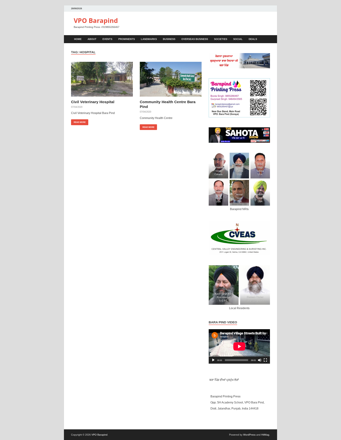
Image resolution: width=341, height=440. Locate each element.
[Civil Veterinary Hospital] (102, 79)
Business (169, 39)
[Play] (213, 360)
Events (107, 39)
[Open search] (268, 39)
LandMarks (149, 39)
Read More (78, 121)
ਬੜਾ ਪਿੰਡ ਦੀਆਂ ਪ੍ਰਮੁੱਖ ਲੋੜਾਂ (224, 379)
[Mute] (259, 360)
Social (238, 39)
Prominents (126, 39)
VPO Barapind (96, 20)
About (92, 39)
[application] (239, 346)
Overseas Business (194, 39)
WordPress (249, 434)
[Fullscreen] (265, 360)
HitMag (265, 434)
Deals (253, 39)
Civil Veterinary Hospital (92, 102)
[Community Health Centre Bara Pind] (171, 79)
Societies (220, 39)
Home (78, 39)
